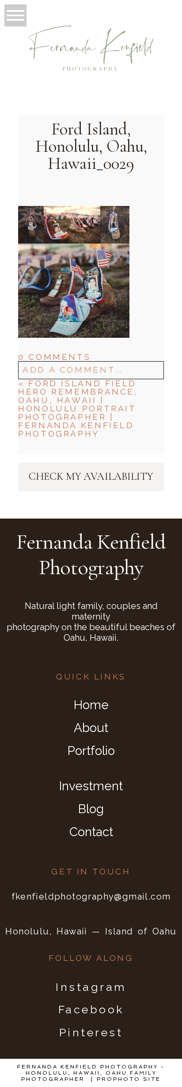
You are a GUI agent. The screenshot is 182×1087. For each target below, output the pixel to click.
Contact (91, 832)
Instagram (91, 987)
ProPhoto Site (129, 1079)
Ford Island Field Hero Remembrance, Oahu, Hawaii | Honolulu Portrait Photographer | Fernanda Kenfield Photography (78, 408)
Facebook (91, 1009)
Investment (91, 786)
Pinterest (91, 1032)
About (91, 728)
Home (91, 705)
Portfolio (91, 750)
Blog (91, 809)
